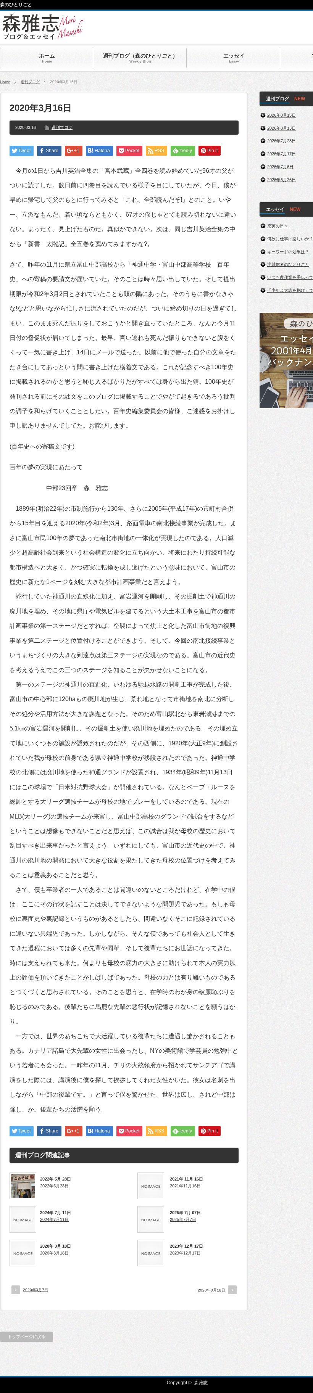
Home (5, 82)
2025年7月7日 (183, 1219)
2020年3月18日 (54, 1253)
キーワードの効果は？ (288, 251)
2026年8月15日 (281, 115)
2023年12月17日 (185, 1253)
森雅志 (201, 1382)
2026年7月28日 (281, 140)
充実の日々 (277, 226)
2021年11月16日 (185, 1186)
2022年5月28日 (54, 1186)
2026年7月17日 (281, 153)
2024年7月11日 (54, 1219)
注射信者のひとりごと (288, 264)
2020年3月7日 (35, 1290)
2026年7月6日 (280, 166)
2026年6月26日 (281, 179)
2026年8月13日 (281, 128)
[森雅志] (43, 36)
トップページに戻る (26, 1336)
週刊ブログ (30, 82)
